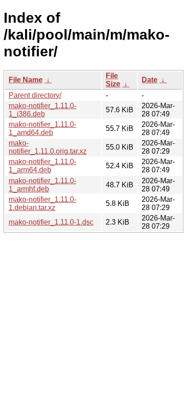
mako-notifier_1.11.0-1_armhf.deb (42, 185)
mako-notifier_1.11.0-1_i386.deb (42, 110)
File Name (26, 80)
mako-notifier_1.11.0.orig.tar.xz (48, 147)
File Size (113, 80)
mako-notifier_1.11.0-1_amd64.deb (42, 128)
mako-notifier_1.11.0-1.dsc (51, 222)
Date (149, 80)
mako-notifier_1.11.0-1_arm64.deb (42, 166)
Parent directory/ (35, 95)
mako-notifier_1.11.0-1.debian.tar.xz (42, 203)
